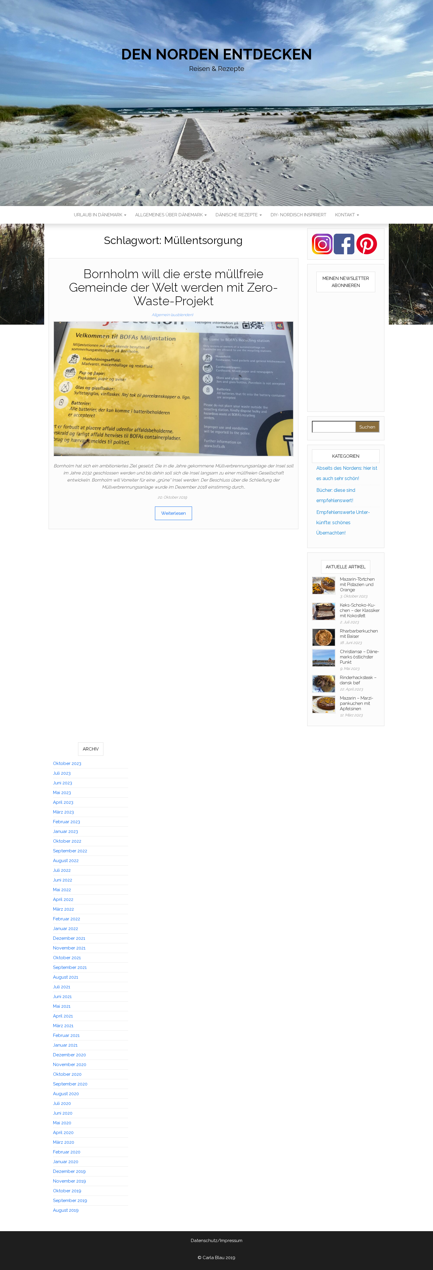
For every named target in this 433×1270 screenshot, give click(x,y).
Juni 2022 (62, 880)
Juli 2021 (61, 987)
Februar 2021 (66, 1035)
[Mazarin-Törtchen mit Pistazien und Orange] (324, 585)
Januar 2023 (65, 831)
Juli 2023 (62, 773)
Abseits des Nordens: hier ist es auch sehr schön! (346, 473)
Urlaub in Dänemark (98, 215)
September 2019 (70, 1200)
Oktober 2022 (67, 841)
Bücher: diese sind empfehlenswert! (335, 495)
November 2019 (69, 1181)
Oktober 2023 (67, 763)
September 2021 (70, 967)
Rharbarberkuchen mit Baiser (359, 633)
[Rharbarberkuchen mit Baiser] (324, 637)
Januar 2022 (65, 928)
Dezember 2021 (69, 938)
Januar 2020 (65, 1161)
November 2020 (69, 1064)
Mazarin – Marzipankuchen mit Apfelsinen (356, 703)
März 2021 (63, 1025)
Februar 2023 (66, 821)
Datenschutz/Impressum (216, 1240)
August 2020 (66, 1093)
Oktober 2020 (67, 1074)
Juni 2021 (62, 996)
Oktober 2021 (67, 957)
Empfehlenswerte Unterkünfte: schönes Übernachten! (343, 522)
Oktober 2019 (67, 1190)
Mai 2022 (62, 889)
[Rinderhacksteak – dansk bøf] (324, 683)
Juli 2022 (62, 870)
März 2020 (63, 1142)
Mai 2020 (62, 1122)
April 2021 (63, 1016)
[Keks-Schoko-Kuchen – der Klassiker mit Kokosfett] (324, 611)
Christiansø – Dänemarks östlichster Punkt (359, 657)
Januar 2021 (65, 1045)
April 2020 (63, 1132)
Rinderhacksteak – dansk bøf (358, 680)
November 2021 (69, 948)
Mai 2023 (62, 792)
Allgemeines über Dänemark (169, 215)
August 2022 (66, 860)
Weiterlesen (173, 513)
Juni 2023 (62, 783)
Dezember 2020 (69, 1054)
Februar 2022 (66, 919)
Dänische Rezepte (237, 215)
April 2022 (63, 899)
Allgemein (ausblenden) (172, 315)
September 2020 (70, 1084)
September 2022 (70, 851)
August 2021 (65, 977)
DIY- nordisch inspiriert (298, 215)
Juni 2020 (62, 1113)
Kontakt (345, 215)
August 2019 (66, 1210)
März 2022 (63, 909)
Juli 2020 (62, 1103)
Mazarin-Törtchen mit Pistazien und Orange (357, 584)
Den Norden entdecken (216, 54)
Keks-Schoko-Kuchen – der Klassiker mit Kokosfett (360, 610)
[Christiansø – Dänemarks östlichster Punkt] (324, 657)
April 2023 (63, 802)
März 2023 (63, 812)
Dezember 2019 (69, 1171)
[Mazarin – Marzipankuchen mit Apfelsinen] (324, 704)
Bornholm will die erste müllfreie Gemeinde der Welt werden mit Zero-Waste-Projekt (173, 287)
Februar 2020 (66, 1152)
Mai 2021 (61, 1006)
